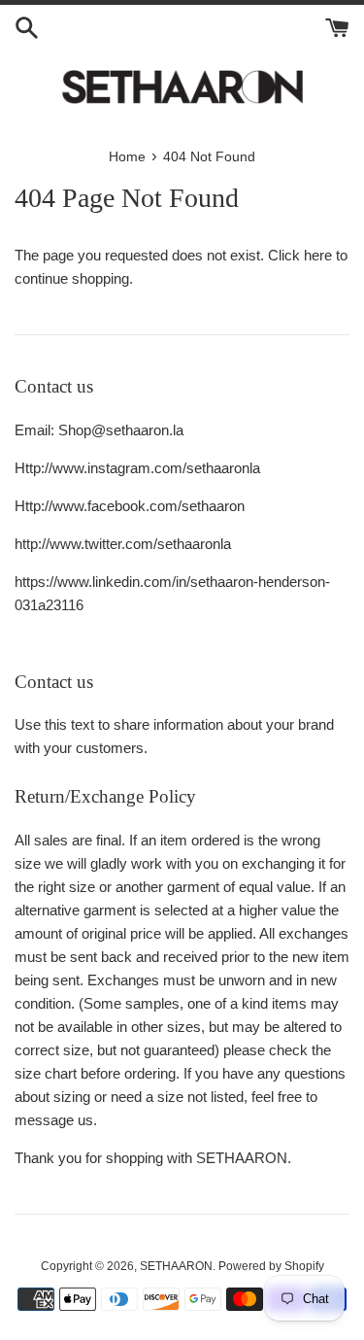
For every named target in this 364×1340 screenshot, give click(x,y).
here (318, 255)
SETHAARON (176, 1266)
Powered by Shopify (271, 1266)
